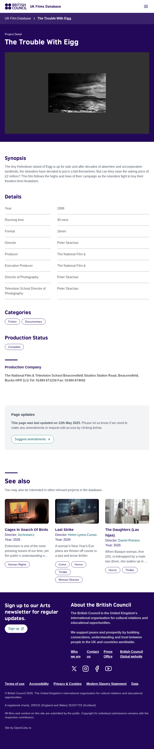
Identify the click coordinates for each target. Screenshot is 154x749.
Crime (62, 564)
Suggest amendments (30, 439)
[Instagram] (85, 668)
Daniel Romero (129, 540)
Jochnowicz (26, 534)
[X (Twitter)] (74, 668)
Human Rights (17, 564)
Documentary (33, 321)
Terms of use (14, 684)
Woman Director (69, 579)
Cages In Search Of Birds (26, 530)
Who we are (76, 654)
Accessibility (39, 684)
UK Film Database (18, 18)
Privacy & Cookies (68, 684)
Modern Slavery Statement (106, 684)
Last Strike (64, 530)
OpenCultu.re (22, 727)
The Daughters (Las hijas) (122, 532)
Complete (14, 346)
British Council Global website (131, 654)
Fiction (12, 321)
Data (134, 684)
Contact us (93, 654)
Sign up (13, 628)
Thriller (63, 572)
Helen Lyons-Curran (82, 534)
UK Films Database (45, 6)
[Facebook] (97, 668)
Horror (79, 564)
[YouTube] (108, 668)
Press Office (108, 654)
